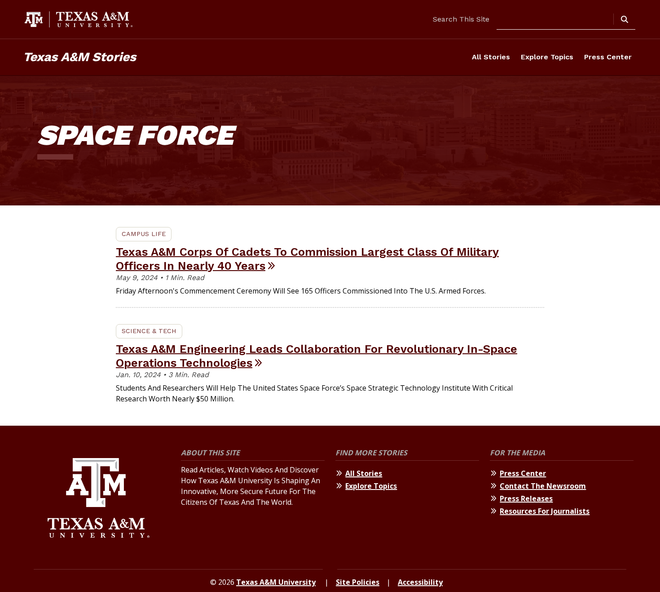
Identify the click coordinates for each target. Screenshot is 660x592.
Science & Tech (149, 330)
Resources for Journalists (545, 511)
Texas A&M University (276, 582)
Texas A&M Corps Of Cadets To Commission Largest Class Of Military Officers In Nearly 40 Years (307, 258)
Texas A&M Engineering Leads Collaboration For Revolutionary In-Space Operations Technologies (316, 355)
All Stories (491, 57)
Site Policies (357, 582)
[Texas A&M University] (98, 499)
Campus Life (144, 233)
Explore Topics (547, 57)
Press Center (608, 57)
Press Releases (526, 498)
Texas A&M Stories (79, 56)
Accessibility (420, 582)
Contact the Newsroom (543, 486)
